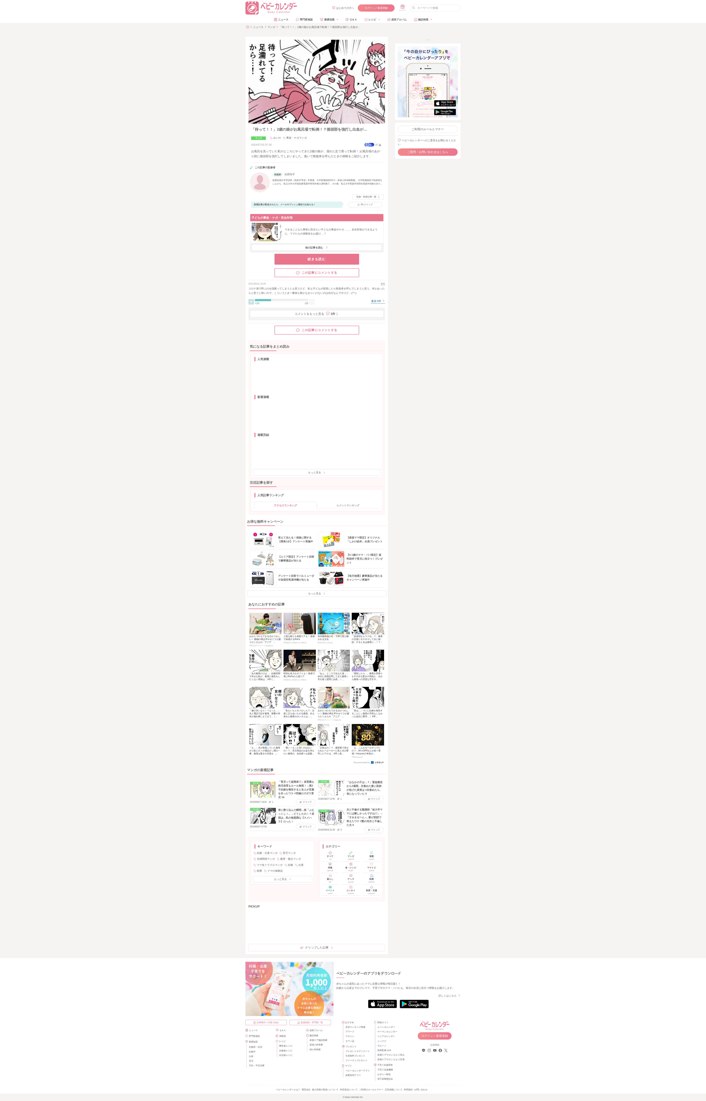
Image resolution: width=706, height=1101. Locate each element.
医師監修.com (384, 1050)
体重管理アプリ (353, 1075)
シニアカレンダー (386, 1036)
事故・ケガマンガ (296, 137)
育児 (251, 1061)
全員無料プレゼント (355, 1055)
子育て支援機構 (385, 1069)
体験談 (282, 1036)
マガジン (349, 1036)
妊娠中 (252, 1051)
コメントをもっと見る (315, 313)
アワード (349, 1031)
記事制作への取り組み (268, 1022)
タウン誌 (349, 1041)
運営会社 (306, 1089)
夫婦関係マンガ (266, 858)
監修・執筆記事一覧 (366, 196)
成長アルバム (399, 19)
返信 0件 (376, 301)
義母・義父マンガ (290, 858)
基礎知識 (329, 19)
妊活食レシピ (286, 1055)
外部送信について (349, 1089)
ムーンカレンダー (386, 1027)
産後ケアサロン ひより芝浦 (390, 1059)
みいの (277, 137)
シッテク (381, 1041)
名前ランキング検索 (355, 1027)
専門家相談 (306, 19)
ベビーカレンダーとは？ (288, 1089)
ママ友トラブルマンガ (270, 864)
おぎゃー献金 (384, 1074)
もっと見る (314, 472)
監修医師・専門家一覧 (312, 1022)
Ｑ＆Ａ (353, 19)
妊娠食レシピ (286, 1050)
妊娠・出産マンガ (267, 852)
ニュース (283, 19)
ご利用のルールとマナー (427, 129)
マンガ (271, 27)
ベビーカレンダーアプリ (357, 1070)
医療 (259, 870)
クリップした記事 (317, 947)
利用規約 (408, 1089)
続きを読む (317, 259)
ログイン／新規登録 (376, 7)
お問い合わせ (420, 1089)
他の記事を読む (314, 247)
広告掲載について (393, 1089)
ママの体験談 (275, 870)
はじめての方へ (345, 7)
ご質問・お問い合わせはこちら (427, 152)
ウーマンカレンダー (387, 1031)
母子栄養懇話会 (385, 1079)
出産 (301, 864)
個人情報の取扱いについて (325, 1089)
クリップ (367, 204)
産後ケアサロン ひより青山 (390, 1055)
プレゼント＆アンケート (357, 1051)
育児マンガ (289, 852)
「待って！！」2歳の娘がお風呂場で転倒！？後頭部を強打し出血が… (320, 27)
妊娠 (290, 864)
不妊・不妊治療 (256, 1065)
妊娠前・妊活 (255, 1047)
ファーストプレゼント (356, 1060)
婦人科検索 (315, 1049)
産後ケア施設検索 (318, 1040)
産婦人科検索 (316, 1044)
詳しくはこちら (447, 995)
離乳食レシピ (286, 1046)
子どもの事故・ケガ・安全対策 (272, 217)
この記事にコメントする (320, 272)
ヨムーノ (381, 1045)
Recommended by (362, 762)
